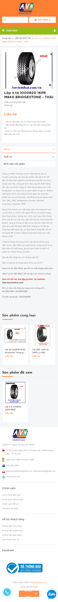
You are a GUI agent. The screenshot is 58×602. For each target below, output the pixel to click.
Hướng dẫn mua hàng (12, 526)
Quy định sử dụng (10, 508)
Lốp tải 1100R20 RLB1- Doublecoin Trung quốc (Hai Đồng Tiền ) (15, 351)
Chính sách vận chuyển (12, 499)
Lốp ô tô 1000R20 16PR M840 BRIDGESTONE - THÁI (15, 410)
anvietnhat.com (13, 476)
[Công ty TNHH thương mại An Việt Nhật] (22, 435)
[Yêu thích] (51, 54)
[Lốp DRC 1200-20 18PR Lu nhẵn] (42, 335)
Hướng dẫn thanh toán (12, 530)
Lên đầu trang (28, 594)
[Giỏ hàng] (35, 20)
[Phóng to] (50, 85)
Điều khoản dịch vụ (10, 539)
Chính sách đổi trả (10, 504)
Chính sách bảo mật (11, 495)
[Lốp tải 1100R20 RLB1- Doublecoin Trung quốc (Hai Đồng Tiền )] (15, 335)
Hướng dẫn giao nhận (12, 535)
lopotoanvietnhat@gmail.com (19, 471)
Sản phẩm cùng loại (18, 315)
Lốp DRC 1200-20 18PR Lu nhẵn (40, 351)
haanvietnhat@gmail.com (44, 471)
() (44, 19)
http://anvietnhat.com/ (12, 282)
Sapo (35, 587)
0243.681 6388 (13, 459)
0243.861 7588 (27, 459)
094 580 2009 (12, 465)
